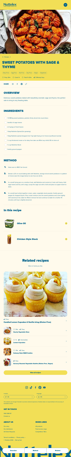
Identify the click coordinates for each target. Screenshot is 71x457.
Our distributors (8, 429)
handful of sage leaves (14, 122)
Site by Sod (18, 440)
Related (57, 450)
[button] (65, 5)
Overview (13, 450)
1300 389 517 (7, 413)
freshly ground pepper (14, 149)
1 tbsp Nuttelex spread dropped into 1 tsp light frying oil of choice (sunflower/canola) (34, 136)
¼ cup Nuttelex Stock (14, 145)
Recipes (6, 57)
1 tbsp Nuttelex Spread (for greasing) (19, 131)
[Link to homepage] (10, 5)
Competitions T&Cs (41, 432)
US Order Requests (9, 432)
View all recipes (35, 372)
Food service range (41, 429)
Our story (6, 426)
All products (39, 426)
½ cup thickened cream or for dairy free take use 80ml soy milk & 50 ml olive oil (33, 140)
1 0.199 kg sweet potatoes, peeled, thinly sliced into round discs (27, 118)
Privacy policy (20, 437)
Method (35, 450)
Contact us (7, 416)
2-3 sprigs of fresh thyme (15, 127)
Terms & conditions (9, 437)
